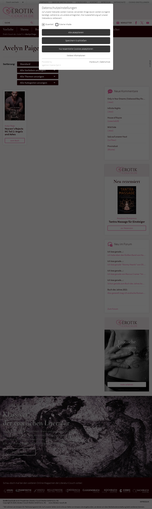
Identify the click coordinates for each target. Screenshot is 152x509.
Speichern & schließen (76, 40)
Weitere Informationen (76, 55)
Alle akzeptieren (76, 32)
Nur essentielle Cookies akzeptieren (76, 48)
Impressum (94, 61)
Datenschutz (105, 61)
